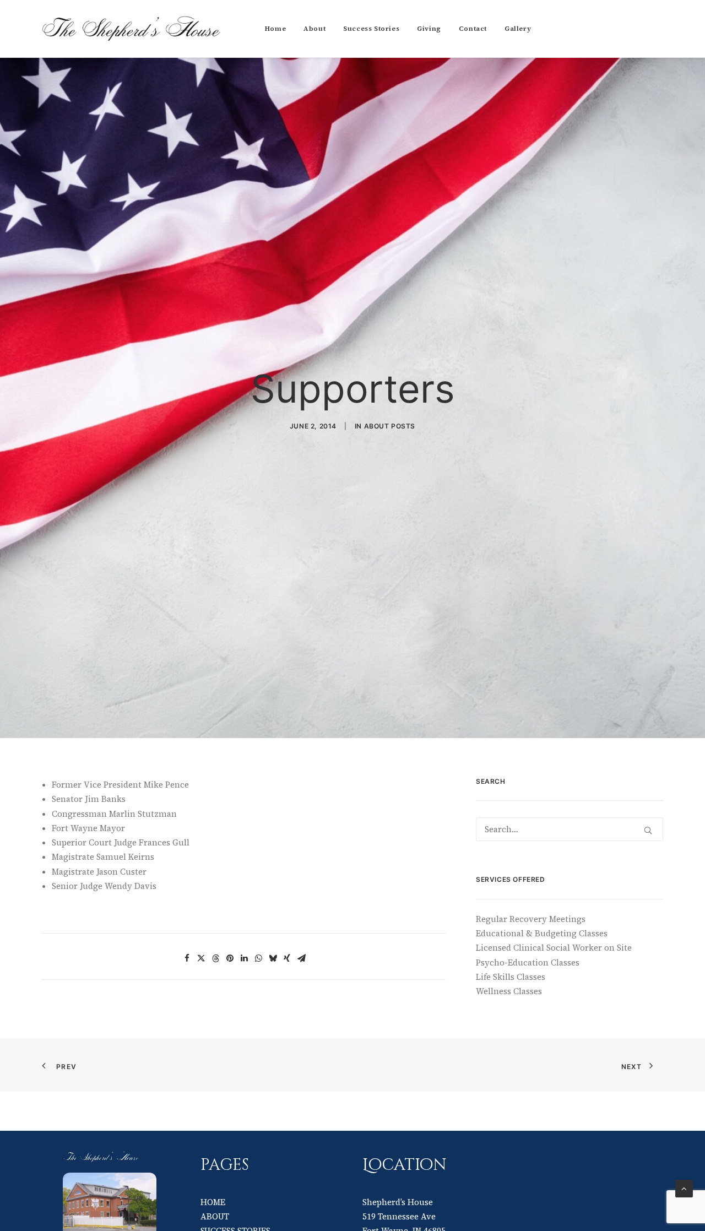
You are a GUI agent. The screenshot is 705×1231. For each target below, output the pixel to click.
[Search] (569, 829)
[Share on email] (301, 958)
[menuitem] (275, 28)
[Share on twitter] (201, 958)
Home (275, 28)
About (314, 28)
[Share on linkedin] (244, 958)
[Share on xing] (287, 958)
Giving (429, 28)
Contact (473, 28)
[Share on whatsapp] (258, 958)
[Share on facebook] (186, 958)
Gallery (518, 28)
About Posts (390, 426)
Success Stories (371, 28)
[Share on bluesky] (272, 958)
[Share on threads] (215, 958)
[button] (648, 830)
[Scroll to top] (684, 1188)
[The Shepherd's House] (132, 28)
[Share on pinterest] (229, 958)
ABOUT (214, 1216)
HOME (212, 1202)
